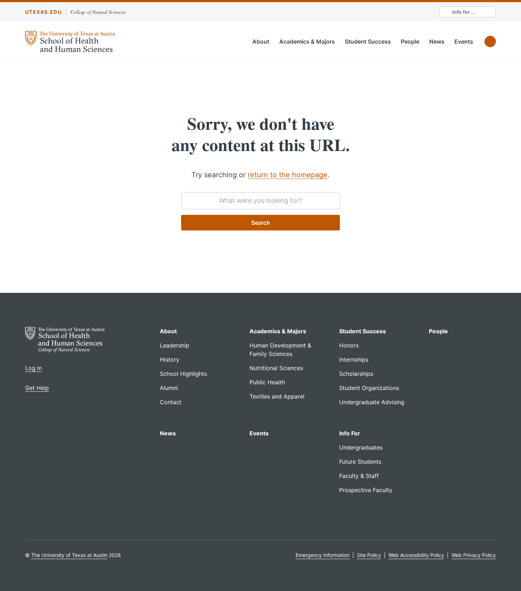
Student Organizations (369, 387)
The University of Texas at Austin (69, 555)
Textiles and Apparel (277, 396)
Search (260, 222)
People (410, 41)
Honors (349, 345)
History (169, 359)
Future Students (360, 461)
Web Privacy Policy (474, 555)
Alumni (169, 387)
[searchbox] (260, 200)
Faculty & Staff (359, 475)
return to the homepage (287, 175)
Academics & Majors (307, 41)
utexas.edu (43, 12)
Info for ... (463, 12)
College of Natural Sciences (98, 12)
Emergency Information (322, 555)
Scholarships (356, 373)
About (260, 41)
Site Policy (369, 555)
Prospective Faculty (365, 490)
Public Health (267, 382)
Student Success (368, 41)
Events (463, 41)
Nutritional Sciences (276, 368)
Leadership (174, 345)
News (436, 41)
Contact (170, 402)
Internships (353, 359)
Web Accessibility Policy (416, 555)
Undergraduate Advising (371, 402)
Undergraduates (360, 447)
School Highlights (183, 373)
